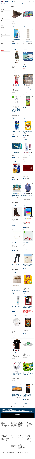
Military (12, 3)
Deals (2, 3)
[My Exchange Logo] (6, 1)
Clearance (5, 3)
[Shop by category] (12, 1)
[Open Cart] (33, 1)
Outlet (9, 3)
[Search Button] (27, 1)
